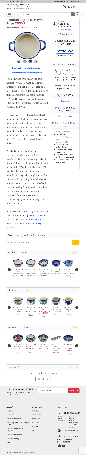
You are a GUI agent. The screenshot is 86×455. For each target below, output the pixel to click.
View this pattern (65, 116)
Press (8, 442)
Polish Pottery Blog (13, 438)
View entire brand (65, 29)
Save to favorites (65, 34)
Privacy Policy (36, 422)
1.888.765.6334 (75, 1)
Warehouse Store (12, 415)
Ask (76, 242)
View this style (65, 101)
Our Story (10, 411)
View (18, 279)
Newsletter (35, 426)
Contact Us (35, 411)
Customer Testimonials (14, 419)
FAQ (33, 430)
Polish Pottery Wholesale (14, 435)
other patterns (38, 215)
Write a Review (43, 379)
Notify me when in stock (65, 55)
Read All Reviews (71, 367)
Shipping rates (36, 415)
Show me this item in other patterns (27, 68)
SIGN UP (73, 390)
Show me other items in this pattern (27, 72)
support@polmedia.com (70, 430)
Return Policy (36, 419)
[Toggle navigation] (9, 14)
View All (75, 252)
